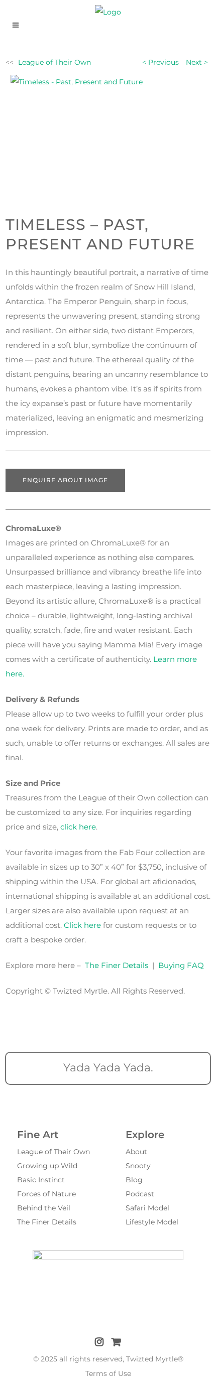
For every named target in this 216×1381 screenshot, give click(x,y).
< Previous (160, 62)
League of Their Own (54, 62)
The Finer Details (116, 965)
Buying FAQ (181, 965)
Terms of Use (108, 1373)
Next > (197, 62)
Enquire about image (65, 480)
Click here (82, 925)
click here (78, 827)
